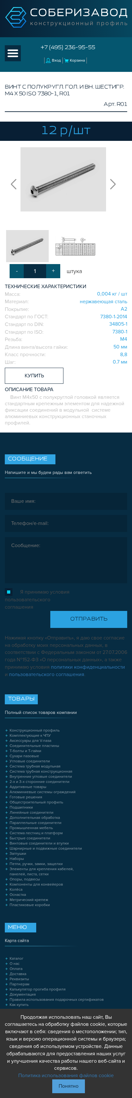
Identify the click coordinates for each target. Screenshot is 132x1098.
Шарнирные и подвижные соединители (46, 848)
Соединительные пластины (34, 745)
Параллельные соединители (36, 822)
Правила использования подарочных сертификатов (57, 999)
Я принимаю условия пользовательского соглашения (37, 599)
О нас (15, 963)
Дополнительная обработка (35, 817)
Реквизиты (19, 979)
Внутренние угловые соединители (41, 776)
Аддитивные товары (28, 787)
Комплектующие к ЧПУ (30, 735)
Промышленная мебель (31, 828)
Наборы (17, 858)
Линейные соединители (32, 812)
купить (34, 376)
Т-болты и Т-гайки (25, 751)
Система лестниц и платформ (36, 833)
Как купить (19, 1004)
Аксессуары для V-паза (30, 740)
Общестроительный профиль (36, 802)
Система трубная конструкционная (41, 771)
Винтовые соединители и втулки (39, 843)
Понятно (68, 1086)
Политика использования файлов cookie (66, 1075)
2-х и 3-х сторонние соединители (40, 781)
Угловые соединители (30, 761)
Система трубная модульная (35, 766)
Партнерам (19, 984)
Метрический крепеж (29, 899)
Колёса (16, 889)
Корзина (77, 60)
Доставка (18, 974)
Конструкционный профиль (35, 730)
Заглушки (18, 853)
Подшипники (21, 807)
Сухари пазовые (24, 756)
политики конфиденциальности (88, 667)
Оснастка (18, 894)
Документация (23, 994)
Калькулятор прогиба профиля (38, 989)
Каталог (16, 958)
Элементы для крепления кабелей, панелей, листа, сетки (42, 872)
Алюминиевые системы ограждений (43, 792)
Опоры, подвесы (25, 879)
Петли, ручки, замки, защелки (36, 864)
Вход (56, 60)
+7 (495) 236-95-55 (68, 47)
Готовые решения (26, 797)
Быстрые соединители (30, 838)
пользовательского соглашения (46, 674)
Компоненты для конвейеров (36, 884)
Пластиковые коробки (30, 905)
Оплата (16, 968)
